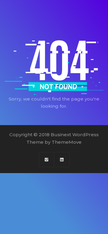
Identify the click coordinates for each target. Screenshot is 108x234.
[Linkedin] (61, 159)
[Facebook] (46, 159)
